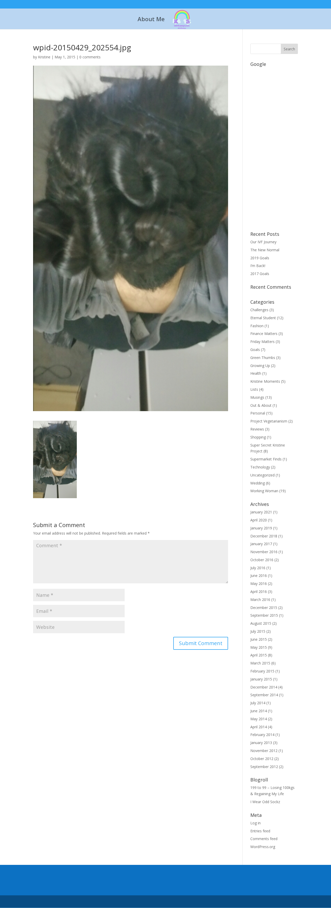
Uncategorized (262, 475)
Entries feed (260, 830)
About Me (151, 20)
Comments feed (263, 838)
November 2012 (263, 750)
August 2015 (260, 623)
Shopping (258, 437)
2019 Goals (259, 257)
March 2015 (260, 663)
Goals (255, 349)
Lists (254, 389)
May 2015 (258, 647)
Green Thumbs (262, 357)
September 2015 (264, 615)
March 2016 (260, 599)
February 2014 (262, 734)
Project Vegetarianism (268, 421)
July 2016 (257, 567)
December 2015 (263, 607)
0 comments (90, 56)
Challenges (259, 309)
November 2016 (263, 551)
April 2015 (258, 655)
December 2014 (263, 687)
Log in (255, 822)
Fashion (257, 325)
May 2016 (258, 583)
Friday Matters (262, 341)
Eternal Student (263, 317)
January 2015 (261, 679)
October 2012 (261, 758)
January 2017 (261, 543)
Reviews (257, 429)
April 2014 (258, 726)
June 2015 (258, 639)
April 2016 (258, 591)
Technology (260, 467)
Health (255, 373)
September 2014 (264, 694)
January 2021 (261, 512)
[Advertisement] (274, 146)
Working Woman (264, 490)
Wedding (257, 483)
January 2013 (261, 742)
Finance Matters (263, 333)
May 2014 (258, 718)
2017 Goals (259, 273)
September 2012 (264, 766)
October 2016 (261, 559)
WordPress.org (262, 846)
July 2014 (257, 702)
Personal (257, 413)
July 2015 (257, 631)
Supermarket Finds (266, 459)
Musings (257, 397)
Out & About (261, 405)
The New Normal (264, 249)
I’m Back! (257, 265)
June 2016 (258, 575)
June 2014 (258, 710)
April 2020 (258, 520)
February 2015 (262, 671)
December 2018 (263, 536)
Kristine (44, 56)
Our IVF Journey (263, 241)
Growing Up (260, 365)
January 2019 (261, 528)
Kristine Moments (265, 381)
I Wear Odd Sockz (265, 801)
